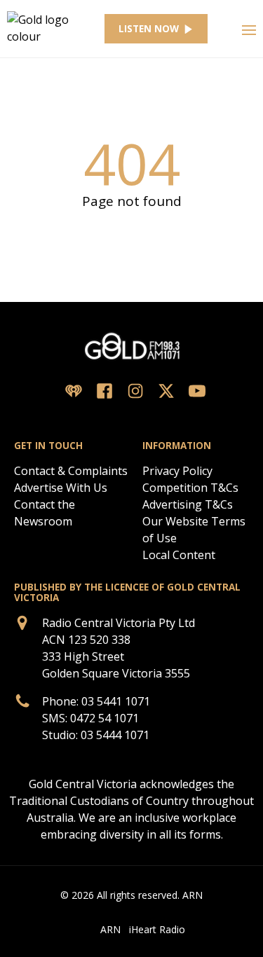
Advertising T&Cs (187, 504)
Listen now (149, 28)
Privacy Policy (177, 470)
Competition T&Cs (190, 487)
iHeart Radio (157, 929)
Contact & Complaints (71, 470)
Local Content (178, 555)
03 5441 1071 (115, 701)
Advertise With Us (60, 487)
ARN (110, 929)
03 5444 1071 (115, 735)
